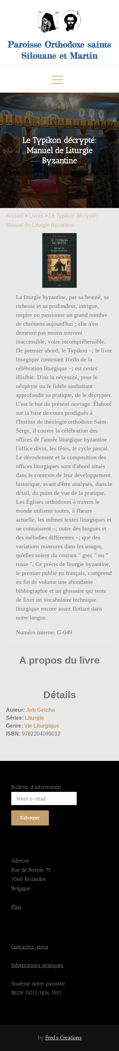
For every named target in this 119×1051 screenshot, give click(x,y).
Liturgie (34, 718)
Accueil (15, 216)
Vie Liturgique (41, 726)
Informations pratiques (37, 965)
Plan (16, 907)
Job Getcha (40, 710)
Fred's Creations (63, 1038)
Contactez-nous (29, 947)
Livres (36, 216)
